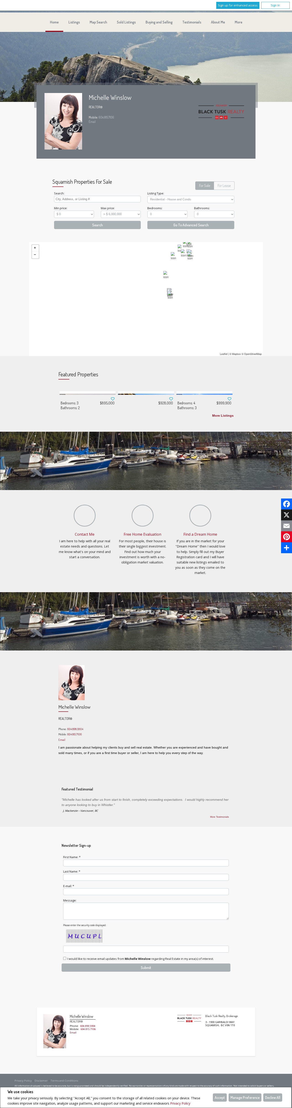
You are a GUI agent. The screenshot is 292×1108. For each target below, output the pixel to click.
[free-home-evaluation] (142, 515)
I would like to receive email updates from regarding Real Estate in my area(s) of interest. (140, 959)
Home (54, 22)
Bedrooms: (154, 208)
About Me (218, 22)
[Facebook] (286, 503)
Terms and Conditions (64, 1080)
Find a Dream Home (200, 534)
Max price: (108, 208)
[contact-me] (84, 515)
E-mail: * (68, 886)
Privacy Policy (180, 1103)
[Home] (221, 113)
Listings (74, 22)
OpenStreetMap (253, 354)
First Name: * (72, 857)
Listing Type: (155, 193)
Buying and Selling (159, 22)
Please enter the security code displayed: (84, 925)
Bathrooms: (202, 208)
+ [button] (35, 248)
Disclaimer (41, 1080)
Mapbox (236, 354)
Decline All (272, 1097)
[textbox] (97, 199)
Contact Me (84, 534)
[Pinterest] (286, 536)
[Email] (286, 525)
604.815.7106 (106, 117)
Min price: (60, 208)
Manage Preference (245, 1097)
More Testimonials (219, 817)
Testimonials (191, 22)
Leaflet (223, 354)
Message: (69, 900)
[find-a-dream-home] (200, 515)
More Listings (223, 415)
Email (92, 121)
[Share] (286, 547)
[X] (286, 514)
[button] (204, 185)
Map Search (98, 22)
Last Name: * (71, 871)
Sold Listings (126, 22)
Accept (220, 1097)
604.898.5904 (75, 729)
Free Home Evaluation (142, 534)
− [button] (35, 255)
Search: (59, 193)
